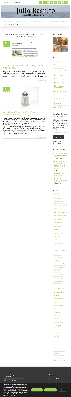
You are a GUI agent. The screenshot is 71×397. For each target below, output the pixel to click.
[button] (20, 24)
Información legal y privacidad (10, 376)
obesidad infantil (59, 322)
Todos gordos (58, 61)
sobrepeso (57, 353)
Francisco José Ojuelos (58, 259)
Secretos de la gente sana (59, 103)
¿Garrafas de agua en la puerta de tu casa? (60, 155)
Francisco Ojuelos (59, 264)
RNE (55, 346)
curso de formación (60, 243)
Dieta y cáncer (59, 82)
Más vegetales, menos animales (59, 87)
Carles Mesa (57, 219)
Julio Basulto (58, 281)
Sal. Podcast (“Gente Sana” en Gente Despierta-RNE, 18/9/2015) (19, 113)
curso (65, 240)
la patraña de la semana (59, 293)
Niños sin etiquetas (60, 79)
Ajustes (62, 390)
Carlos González (59, 226)
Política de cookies (10, 380)
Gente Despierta (59, 267)
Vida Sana (57, 360)
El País (63, 250)
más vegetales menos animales (59, 303)
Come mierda (58, 65)
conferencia (57, 240)
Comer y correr (59, 98)
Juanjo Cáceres (58, 274)
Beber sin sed (59, 75)
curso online (58, 247)
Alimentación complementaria (59, 200)
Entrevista (57, 254)
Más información (42, 80)
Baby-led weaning (60, 212)
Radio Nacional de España (59, 341)
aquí (31, 36)
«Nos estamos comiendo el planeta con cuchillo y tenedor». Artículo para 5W (60, 177)
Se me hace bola (59, 95)
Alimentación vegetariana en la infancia (60, 70)
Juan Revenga (58, 278)
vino (64, 360)
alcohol (56, 195)
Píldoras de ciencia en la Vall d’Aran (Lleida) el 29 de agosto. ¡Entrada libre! (60, 165)
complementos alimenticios (58, 234)
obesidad (56, 319)
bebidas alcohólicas (60, 215)
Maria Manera (58, 298)
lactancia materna (59, 288)
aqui (54, 129)
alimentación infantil (60, 205)
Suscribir (59, 137)
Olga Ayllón (57, 326)
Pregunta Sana (58, 333)
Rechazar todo (50, 390)
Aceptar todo (37, 390)
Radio (56, 336)
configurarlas (23, 394)
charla (56, 230)
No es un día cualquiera (58, 313)
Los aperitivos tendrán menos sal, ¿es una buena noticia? (23, 66)
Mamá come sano (60, 91)
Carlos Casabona (59, 222)
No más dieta (58, 107)
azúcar (56, 208)
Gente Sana (57, 271)
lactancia (57, 285)
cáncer (56, 250)
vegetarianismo (59, 357)
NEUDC (56, 308)
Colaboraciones (54, 378)
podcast (56, 329)
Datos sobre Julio (54, 375)
